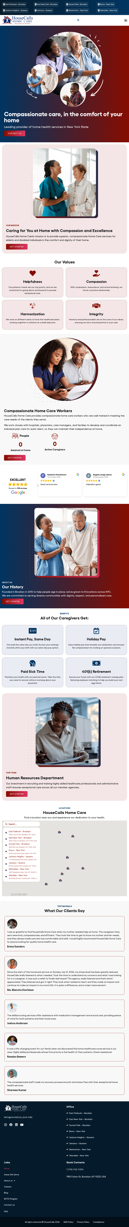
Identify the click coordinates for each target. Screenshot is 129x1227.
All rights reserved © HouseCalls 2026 (42, 1222)
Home (6, 1168)
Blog (6, 1192)
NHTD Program (10, 1198)
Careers (7, 1186)
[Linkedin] (16, 1124)
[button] (107, 10)
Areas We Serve (11, 1174)
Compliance (98, 1222)
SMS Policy (68, 1222)
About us (8, 1180)
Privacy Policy (83, 1222)
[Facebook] (10, 1124)
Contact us (9, 1205)
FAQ (6, 1211)
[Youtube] (21, 1124)
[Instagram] (5, 1124)
